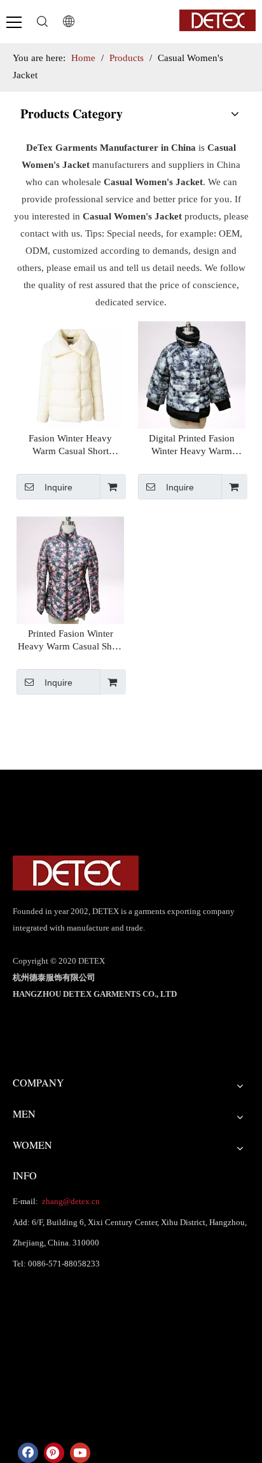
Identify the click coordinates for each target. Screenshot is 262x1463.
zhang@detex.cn (70, 1201)
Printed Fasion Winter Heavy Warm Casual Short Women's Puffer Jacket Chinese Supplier (70, 640)
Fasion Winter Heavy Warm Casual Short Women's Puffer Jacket (70, 445)
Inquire (58, 487)
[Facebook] (28, 1453)
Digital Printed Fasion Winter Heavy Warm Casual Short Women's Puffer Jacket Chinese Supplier (192, 445)
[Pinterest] (54, 1453)
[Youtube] (80, 1453)
